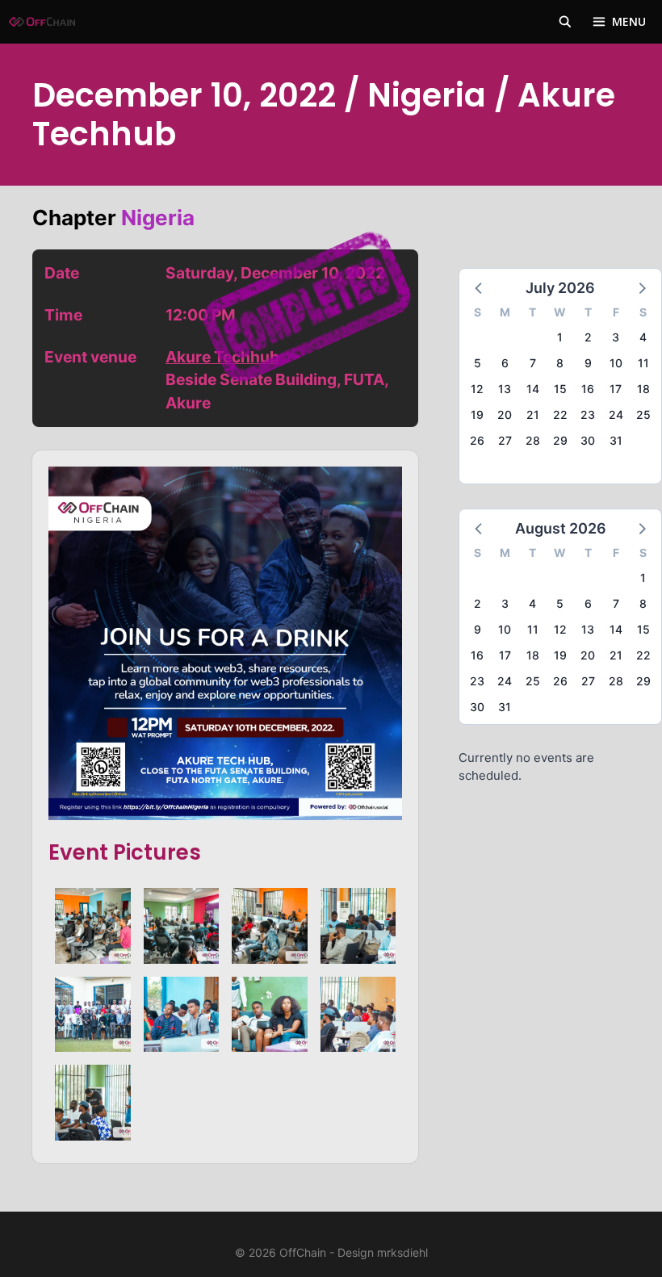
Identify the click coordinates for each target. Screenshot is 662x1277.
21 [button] (532, 414)
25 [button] (643, 414)
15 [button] (560, 389)
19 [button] (477, 414)
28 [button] (533, 440)
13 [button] (504, 389)
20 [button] (504, 414)
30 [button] (587, 440)
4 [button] (643, 337)
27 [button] (505, 440)
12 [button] (477, 389)
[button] (479, 287)
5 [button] (477, 363)
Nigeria (158, 217)
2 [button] (588, 337)
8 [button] (560, 363)
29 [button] (560, 440)
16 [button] (587, 389)
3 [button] (615, 337)
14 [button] (532, 389)
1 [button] (560, 337)
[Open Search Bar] (565, 22)
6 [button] (505, 363)
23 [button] (587, 414)
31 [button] (616, 440)
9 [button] (588, 363)
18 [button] (643, 389)
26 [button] (477, 440)
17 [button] (616, 389)
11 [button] (643, 363)
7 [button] (533, 363)
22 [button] (560, 414)
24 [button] (616, 414)
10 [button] (616, 363)
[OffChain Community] (42, 22)
